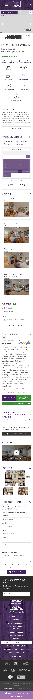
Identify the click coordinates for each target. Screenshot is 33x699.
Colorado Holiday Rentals (16, 653)
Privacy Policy (21, 646)
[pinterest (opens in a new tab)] (13, 612)
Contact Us (10, 646)
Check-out (5, 545)
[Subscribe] (28, 594)
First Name (5, 516)
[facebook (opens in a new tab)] (10, 612)
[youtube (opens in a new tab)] (16, 612)
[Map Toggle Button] (30, 12)
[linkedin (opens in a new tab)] (19, 612)
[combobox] (16, 642)
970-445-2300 (19, 626)
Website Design (8, 688)
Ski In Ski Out (25, 649)
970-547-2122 (19, 635)
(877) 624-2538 (23, 693)
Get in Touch (17, 696)
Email (4, 530)
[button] (2, 24)
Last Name (5, 523)
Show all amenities (16, 325)
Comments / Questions (9, 552)
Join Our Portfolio (16, 656)
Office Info (16, 619)
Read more (16, 128)
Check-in (5, 537)
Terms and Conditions (11, 649)
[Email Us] (30, 4)
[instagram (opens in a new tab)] (22, 612)
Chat (9, 693)
